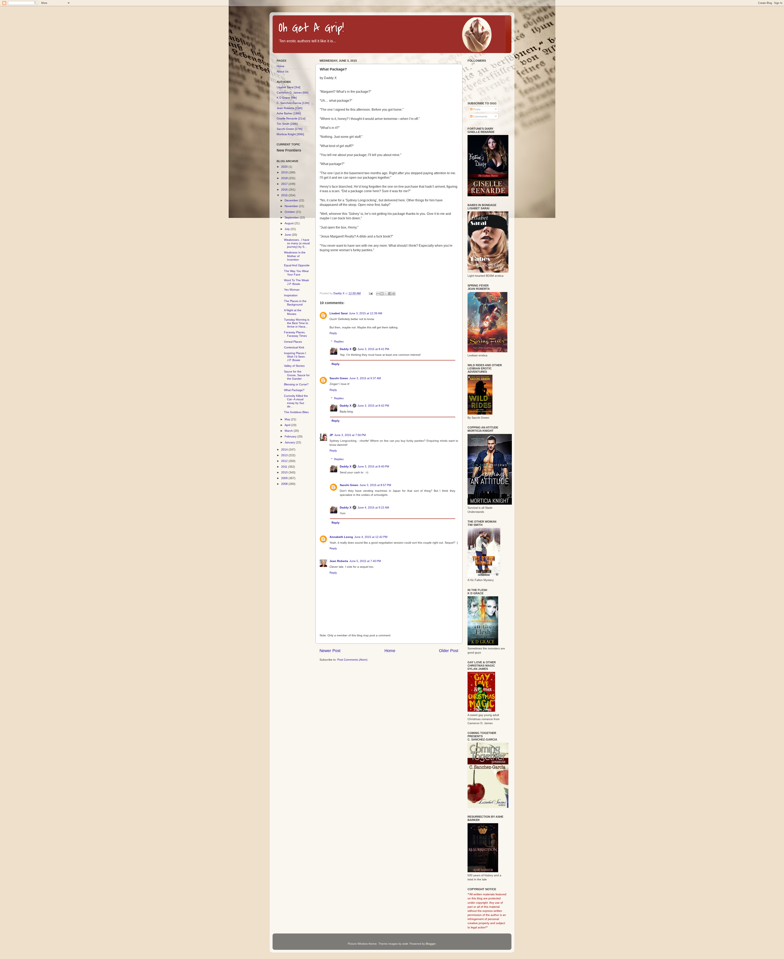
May (288, 419)
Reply (333, 333)
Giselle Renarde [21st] (291, 118)
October (290, 211)
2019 (284, 172)
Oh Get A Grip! (311, 28)
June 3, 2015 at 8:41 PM (373, 349)
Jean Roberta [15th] (289, 108)
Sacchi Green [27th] (289, 128)
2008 (284, 483)
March (289, 430)
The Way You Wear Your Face (296, 272)
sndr (405, 943)
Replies (339, 341)
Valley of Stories (294, 365)
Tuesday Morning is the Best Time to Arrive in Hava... (296, 323)
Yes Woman (292, 289)
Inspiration (290, 295)
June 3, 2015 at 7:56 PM (350, 435)
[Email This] (378, 294)
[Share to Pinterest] (394, 294)
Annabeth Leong (341, 537)
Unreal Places (293, 341)
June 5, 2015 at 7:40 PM (365, 561)
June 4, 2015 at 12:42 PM (371, 537)
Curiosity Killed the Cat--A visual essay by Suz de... (296, 401)
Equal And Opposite (297, 265)
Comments (479, 116)
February (291, 436)
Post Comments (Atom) (352, 659)
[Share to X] (386, 294)
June (288, 234)
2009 (284, 478)
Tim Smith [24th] (287, 123)
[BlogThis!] (382, 294)
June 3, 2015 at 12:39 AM (365, 313)
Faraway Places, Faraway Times (295, 334)
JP (331, 435)
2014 (284, 449)
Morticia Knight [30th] (290, 134)
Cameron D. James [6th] (292, 92)
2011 (284, 466)
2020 (284, 166)
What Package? (294, 390)
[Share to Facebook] (390, 294)
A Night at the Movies (292, 312)
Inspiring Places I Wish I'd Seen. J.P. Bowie (295, 356)
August (289, 223)
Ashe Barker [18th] (289, 113)
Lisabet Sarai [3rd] (288, 87)
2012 (284, 461)
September (292, 217)
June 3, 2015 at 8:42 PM (373, 405)
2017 (284, 183)
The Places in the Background (295, 302)
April (288, 425)
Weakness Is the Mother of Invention (294, 256)
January (290, 442)
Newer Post (330, 650)
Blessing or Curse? (296, 384)
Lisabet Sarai (339, 313)
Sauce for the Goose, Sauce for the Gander (297, 375)
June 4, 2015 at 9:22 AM (373, 507)
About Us (282, 71)
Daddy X (345, 349)
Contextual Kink (294, 347)
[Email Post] (370, 293)
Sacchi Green (339, 378)
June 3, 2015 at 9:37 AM (365, 378)
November (292, 206)
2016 (284, 189)
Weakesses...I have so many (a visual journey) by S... (297, 243)
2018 (284, 178)
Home (389, 650)
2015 (284, 195)
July (288, 229)
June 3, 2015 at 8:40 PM (373, 466)
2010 (284, 472)
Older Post (448, 650)
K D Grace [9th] (287, 97)
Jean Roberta (339, 561)
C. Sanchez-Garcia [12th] (293, 103)
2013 (284, 455)
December (292, 200)
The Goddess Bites (296, 412)
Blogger (430, 943)
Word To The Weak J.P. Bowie (296, 282)
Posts (476, 109)
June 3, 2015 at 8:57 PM (375, 485)
